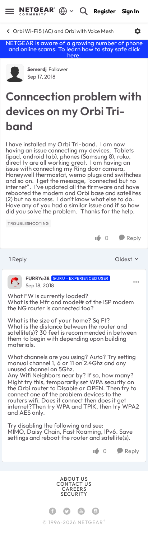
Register (105, 11)
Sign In (130, 11)
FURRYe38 (38, 278)
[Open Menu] (138, 31)
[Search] (83, 11)
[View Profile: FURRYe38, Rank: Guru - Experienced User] (15, 282)
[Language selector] (66, 11)
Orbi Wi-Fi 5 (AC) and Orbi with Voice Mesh (63, 31)
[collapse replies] (74, 272)
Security (74, 494)
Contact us (74, 484)
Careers (74, 489)
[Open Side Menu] (10, 11)
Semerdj (37, 69)
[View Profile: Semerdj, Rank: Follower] (15, 73)
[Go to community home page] (37, 11)
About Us (74, 479)
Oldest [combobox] (127, 259)
